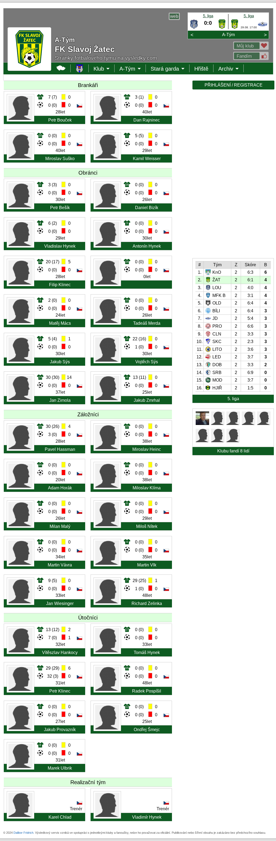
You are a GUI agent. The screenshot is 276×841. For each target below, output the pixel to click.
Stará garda (165, 69)
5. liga (208, 15)
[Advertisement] (232, 176)
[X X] (202, 423)
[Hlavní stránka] (61, 68)
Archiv (231, 69)
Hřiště (201, 69)
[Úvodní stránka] (80, 68)
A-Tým (228, 34)
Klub (104, 69)
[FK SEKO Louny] (194, 28)
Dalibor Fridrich (23, 832)
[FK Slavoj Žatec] (222, 28)
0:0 (208, 23)
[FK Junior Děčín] (262, 28)
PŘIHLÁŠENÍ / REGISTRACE (234, 85)
